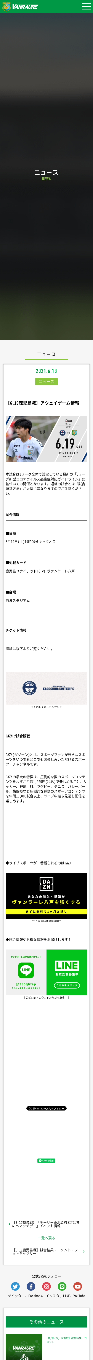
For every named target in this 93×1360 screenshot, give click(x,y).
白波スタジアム (18, 600)
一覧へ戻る (46, 1237)
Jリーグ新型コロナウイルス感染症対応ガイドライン (45, 476)
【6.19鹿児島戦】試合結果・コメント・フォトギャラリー (45, 1251)
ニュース (46, 381)
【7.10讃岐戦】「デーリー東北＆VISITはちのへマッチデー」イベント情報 (46, 1224)
